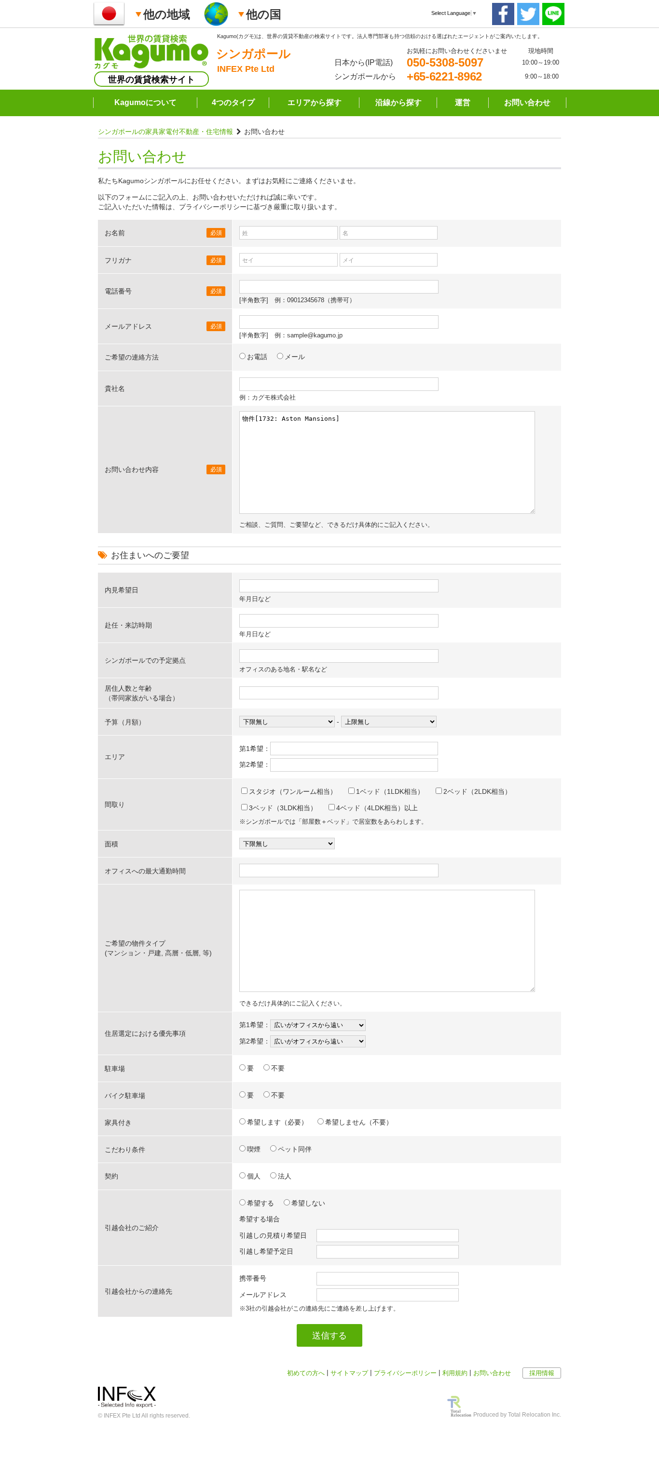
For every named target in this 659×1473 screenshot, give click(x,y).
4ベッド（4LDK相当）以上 (377, 808)
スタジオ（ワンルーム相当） (293, 791)
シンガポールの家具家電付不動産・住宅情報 (165, 131)
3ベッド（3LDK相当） (283, 808)
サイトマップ (349, 1373)
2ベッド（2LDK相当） (477, 791)
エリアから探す (315, 102)
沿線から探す (398, 102)
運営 (462, 102)
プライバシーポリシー (405, 1373)
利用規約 (454, 1373)
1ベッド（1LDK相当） (390, 791)
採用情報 (541, 1373)
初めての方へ (306, 1373)
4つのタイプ (233, 102)
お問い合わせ (527, 102)
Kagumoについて (145, 102)
